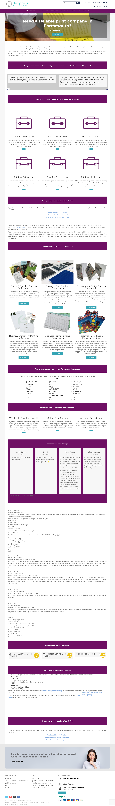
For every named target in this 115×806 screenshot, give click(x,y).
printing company (19, 227)
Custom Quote (65, 10)
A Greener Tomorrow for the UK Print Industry (74, 787)
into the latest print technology (52, 691)
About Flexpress (43, 10)
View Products (23, 303)
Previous (7, 88)
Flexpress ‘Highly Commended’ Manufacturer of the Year (76, 783)
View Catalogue (57, 34)
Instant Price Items (31, 10)
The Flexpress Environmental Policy (43, 785)
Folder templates (10, 784)
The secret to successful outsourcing (17, 780)
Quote (7, 782)
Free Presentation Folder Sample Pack (57, 215)
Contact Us (86, 10)
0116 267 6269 (100, 6)
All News (62, 793)
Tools (73, 10)
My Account (96, 2)
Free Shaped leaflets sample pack (57, 217)
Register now (15, 762)
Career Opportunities (38, 787)
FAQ (79, 10)
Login (88, 2)
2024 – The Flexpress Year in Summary (72, 778)
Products (8, 778)
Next (106, 88)
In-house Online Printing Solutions (43, 780)
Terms (34, 782)
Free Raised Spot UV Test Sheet (57, 212)
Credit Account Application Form (42, 784)
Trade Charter (54, 10)
